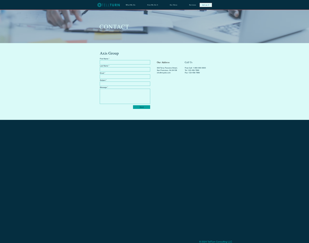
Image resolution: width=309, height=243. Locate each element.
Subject (102, 80)
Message (103, 87)
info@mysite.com (164, 73)
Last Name (104, 66)
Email (102, 73)
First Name (104, 59)
